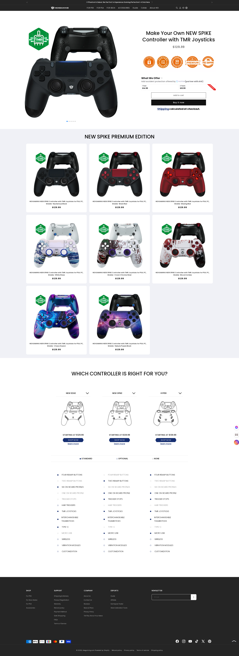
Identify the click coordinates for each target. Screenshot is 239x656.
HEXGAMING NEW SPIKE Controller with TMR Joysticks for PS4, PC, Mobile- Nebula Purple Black (119, 344)
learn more (73, 443)
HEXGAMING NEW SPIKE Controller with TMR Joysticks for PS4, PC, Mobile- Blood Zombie (182, 273)
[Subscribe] (193, 597)
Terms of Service (60, 623)
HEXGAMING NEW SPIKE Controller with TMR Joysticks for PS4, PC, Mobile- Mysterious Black (56, 202)
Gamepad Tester (117, 604)
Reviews (87, 604)
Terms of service (143, 650)
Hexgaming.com (88, 650)
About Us (87, 596)
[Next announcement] (212, 2)
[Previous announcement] (27, 2)
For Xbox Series (31, 600)
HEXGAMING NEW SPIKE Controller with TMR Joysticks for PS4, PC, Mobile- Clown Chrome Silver (119, 273)
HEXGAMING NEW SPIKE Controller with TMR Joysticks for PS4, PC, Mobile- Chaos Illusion (56, 344)
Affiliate (113, 600)
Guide (113, 596)
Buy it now (178, 102)
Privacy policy (129, 650)
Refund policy (59, 608)
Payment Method (60, 612)
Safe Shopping (59, 616)
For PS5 (29, 596)
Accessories (30, 608)
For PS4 (29, 604)
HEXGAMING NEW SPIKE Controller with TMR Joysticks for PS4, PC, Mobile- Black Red (119, 202)
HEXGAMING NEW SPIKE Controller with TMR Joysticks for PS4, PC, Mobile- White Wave (56, 273)
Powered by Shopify (102, 650)
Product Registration (61, 600)
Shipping (163, 109)
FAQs (56, 619)
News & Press (88, 608)
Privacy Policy (89, 612)
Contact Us (88, 600)
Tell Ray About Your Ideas (93, 616)
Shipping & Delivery (61, 596)
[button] (90, 7)
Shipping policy (157, 650)
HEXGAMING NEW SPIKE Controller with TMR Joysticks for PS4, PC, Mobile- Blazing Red (182, 202)
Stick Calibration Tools (119, 608)
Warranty (57, 604)
